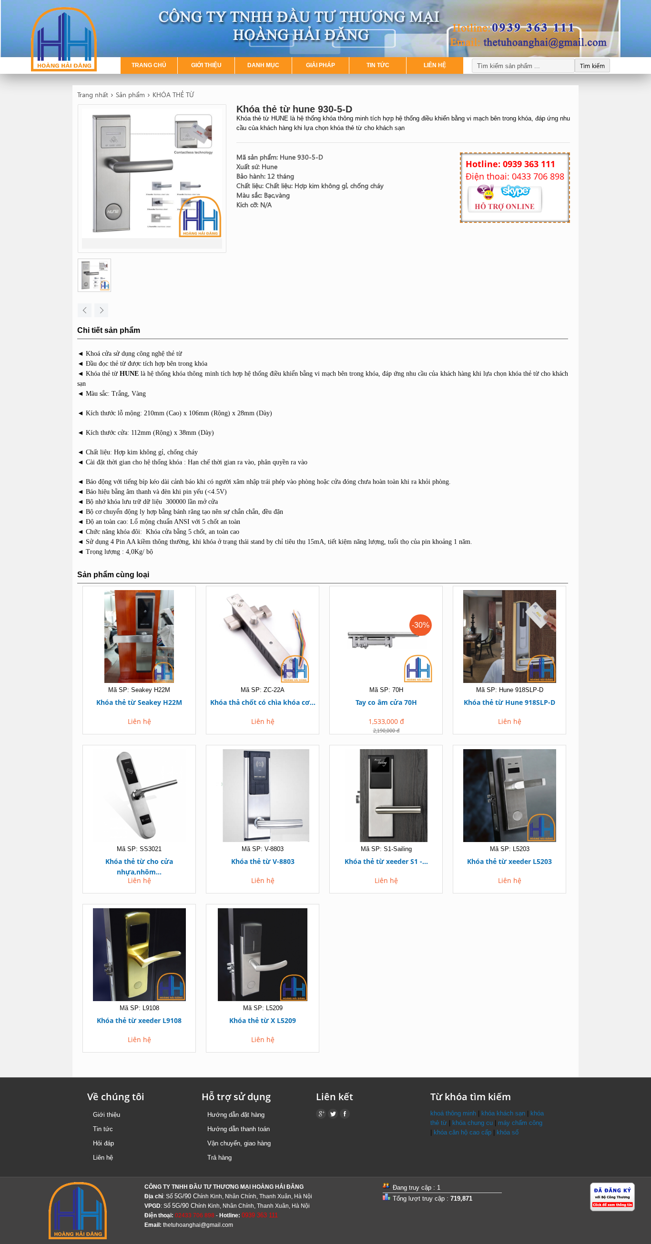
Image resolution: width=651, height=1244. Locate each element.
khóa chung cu (472, 1122)
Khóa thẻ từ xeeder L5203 (509, 861)
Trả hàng (219, 1157)
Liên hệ (103, 1157)
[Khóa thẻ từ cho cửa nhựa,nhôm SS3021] (139, 797)
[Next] (101, 310)
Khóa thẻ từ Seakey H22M (139, 702)
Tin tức (103, 1129)
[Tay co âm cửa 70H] (386, 638)
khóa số (508, 1132)
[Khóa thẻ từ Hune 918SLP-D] (509, 638)
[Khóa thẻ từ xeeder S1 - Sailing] (386, 797)
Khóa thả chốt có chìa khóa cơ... (262, 702)
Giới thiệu (106, 1114)
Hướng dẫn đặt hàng (235, 1114)
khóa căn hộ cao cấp (462, 1132)
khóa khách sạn (503, 1113)
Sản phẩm (130, 94)
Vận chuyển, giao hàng (239, 1143)
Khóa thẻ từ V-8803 (263, 861)
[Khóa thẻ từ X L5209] (262, 956)
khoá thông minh (453, 1113)
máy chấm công (520, 1122)
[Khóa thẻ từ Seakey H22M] (139, 638)
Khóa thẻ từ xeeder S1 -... (386, 861)
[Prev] (85, 310)
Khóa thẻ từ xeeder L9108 (139, 1020)
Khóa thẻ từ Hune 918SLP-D (509, 702)
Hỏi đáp (103, 1143)
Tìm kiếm (592, 65)
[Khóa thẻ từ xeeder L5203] (509, 797)
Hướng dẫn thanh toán (238, 1129)
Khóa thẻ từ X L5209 (262, 1020)
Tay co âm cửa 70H (386, 702)
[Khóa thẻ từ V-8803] (262, 797)
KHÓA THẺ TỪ (173, 94)
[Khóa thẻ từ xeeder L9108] (139, 956)
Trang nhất (92, 94)
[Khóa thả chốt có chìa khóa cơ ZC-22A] (262, 638)
